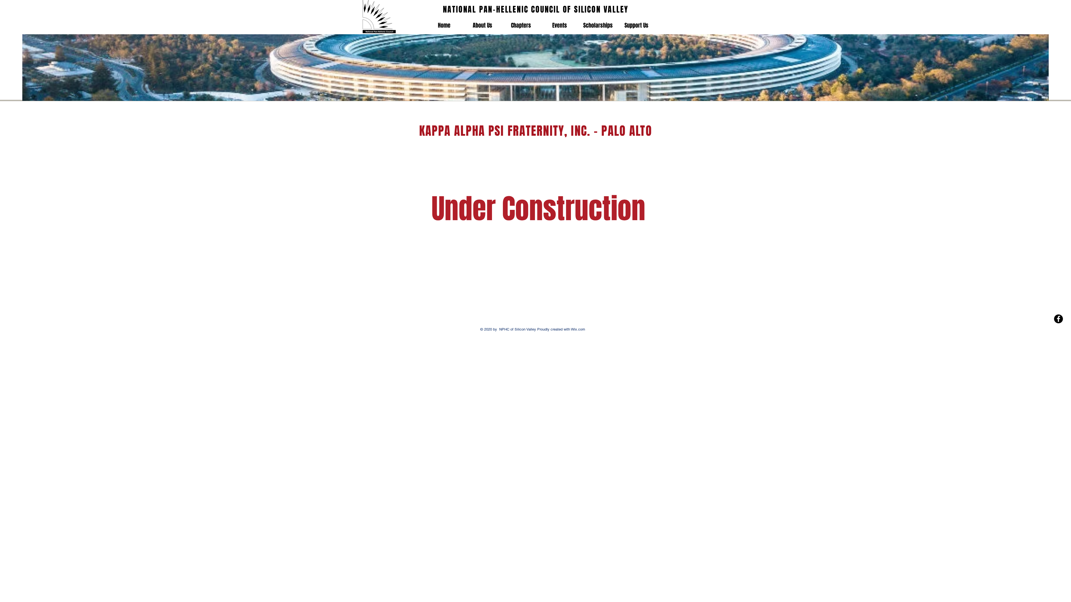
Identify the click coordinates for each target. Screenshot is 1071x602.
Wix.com (577, 329)
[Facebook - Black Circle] (1058, 318)
